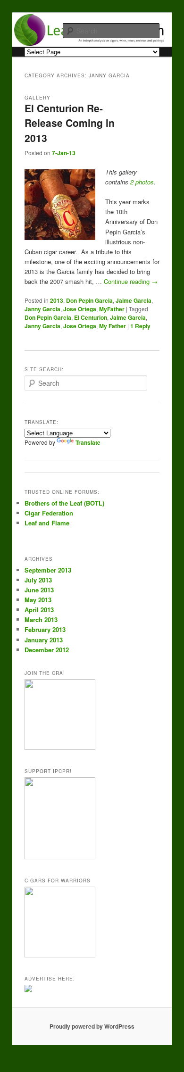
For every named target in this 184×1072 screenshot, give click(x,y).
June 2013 (39, 589)
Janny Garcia (42, 309)
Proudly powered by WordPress (92, 1026)
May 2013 (38, 599)
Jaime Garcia (133, 300)
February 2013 (45, 629)
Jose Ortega (79, 309)
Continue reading (131, 281)
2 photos (142, 181)
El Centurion (90, 317)
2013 (56, 300)
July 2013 (38, 579)
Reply (140, 326)
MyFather (112, 309)
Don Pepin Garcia (89, 300)
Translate (87, 442)
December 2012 (47, 649)
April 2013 (39, 609)
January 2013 (44, 639)
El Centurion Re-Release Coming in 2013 (70, 123)
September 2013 (48, 569)
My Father (112, 326)
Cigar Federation (49, 512)
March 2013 (41, 619)
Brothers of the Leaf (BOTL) (64, 503)
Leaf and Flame (47, 522)
